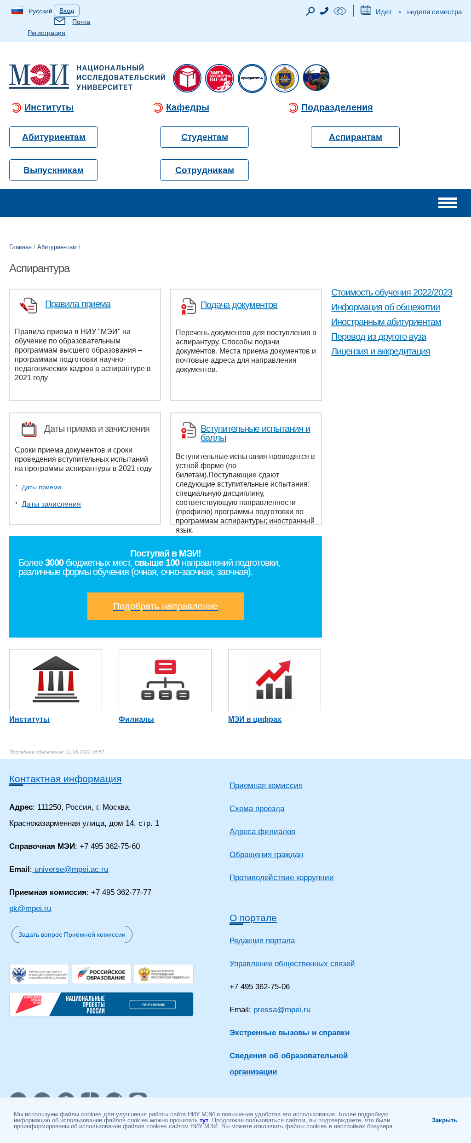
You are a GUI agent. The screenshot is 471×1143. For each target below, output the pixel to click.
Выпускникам (53, 170)
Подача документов (239, 305)
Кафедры (187, 107)
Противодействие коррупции (282, 877)
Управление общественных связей (292, 963)
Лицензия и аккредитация (380, 351)
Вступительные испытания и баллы (255, 433)
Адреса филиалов (262, 831)
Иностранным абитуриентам (386, 322)
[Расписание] (366, 12)
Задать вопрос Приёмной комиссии (72, 934)
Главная (20, 247)
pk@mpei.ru (30, 908)
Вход (66, 10)
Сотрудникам (204, 170)
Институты (49, 107)
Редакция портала (262, 940)
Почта (81, 21)
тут (204, 1120)
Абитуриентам (54, 137)
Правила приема (77, 304)
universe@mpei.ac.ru (70, 869)
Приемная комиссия (266, 785)
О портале (253, 917)
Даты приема (42, 487)
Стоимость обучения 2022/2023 (391, 292)
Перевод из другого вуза (378, 336)
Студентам (204, 137)
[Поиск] (310, 13)
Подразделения (337, 107)
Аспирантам (355, 137)
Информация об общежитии (385, 307)
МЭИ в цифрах (254, 719)
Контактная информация (65, 778)
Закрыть (444, 1120)
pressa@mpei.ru (281, 1009)
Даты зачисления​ (51, 504)
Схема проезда (257, 808)
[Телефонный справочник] (324, 12)
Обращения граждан (266, 854)
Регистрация (46, 32)
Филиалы (136, 719)
